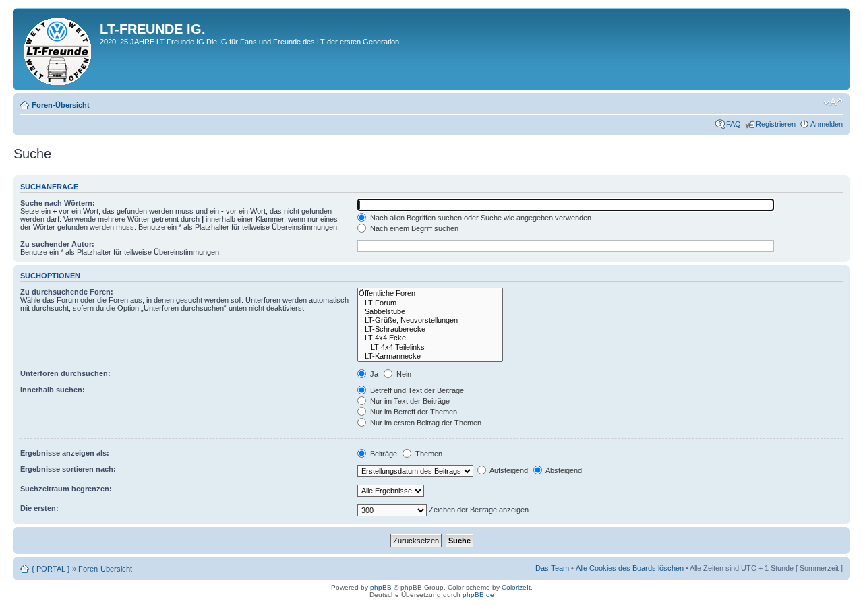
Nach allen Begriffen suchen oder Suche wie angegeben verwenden (479, 218)
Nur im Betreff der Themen (412, 412)
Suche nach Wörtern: (57, 203)
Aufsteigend (508, 470)
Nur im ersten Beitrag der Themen (424, 423)
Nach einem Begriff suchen (413, 228)
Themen (427, 454)
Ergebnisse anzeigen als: (64, 453)
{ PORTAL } (51, 569)
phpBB (381, 587)
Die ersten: (39, 508)
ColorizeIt (516, 587)
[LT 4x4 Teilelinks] (430, 347)
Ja (373, 374)
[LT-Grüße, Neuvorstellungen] (430, 320)
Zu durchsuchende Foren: (66, 292)
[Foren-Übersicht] (58, 49)
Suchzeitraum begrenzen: (66, 489)
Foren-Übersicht (61, 105)
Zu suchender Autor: (57, 244)
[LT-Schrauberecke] (430, 329)
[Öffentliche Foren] (430, 293)
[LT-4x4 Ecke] (430, 338)
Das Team (552, 568)
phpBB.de (478, 594)
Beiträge (382, 454)
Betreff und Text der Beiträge (416, 390)
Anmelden (826, 124)
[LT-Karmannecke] (430, 356)
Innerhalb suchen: (52, 390)
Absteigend (563, 470)
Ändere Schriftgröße (833, 102)
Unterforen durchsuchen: (65, 373)
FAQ (733, 124)
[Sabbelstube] (430, 311)
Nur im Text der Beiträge (409, 401)
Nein (402, 374)
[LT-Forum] (430, 303)
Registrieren (776, 124)
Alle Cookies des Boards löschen (630, 568)
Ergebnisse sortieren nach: (68, 469)
